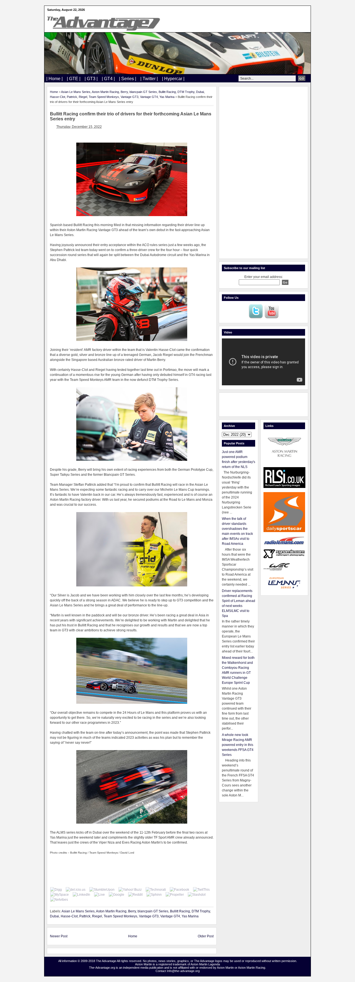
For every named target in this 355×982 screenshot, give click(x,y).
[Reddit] (135, 895)
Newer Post (58, 936)
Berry (124, 91)
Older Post (206, 936)
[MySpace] (59, 895)
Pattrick (72, 96)
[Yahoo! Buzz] (130, 890)
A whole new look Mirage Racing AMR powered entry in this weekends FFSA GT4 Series (237, 745)
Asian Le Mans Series (75, 91)
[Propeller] (175, 895)
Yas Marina (166, 96)
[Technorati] (156, 890)
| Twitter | (149, 78)
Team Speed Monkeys (104, 96)
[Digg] (56, 890)
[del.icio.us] (75, 890)
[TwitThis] (201, 890)
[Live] (99, 895)
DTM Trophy (186, 91)
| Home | (54, 78)
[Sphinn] (154, 895)
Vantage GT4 (149, 96)
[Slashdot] (197, 895)
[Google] (116, 895)
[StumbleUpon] (102, 890)
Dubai (200, 91)
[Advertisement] (263, 172)
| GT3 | (91, 78)
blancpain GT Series (143, 91)
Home (54, 91)
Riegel (83, 96)
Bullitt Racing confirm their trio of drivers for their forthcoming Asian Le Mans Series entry (130, 116)
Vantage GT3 (129, 96)
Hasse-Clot (57, 96)
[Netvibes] (59, 900)
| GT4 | (108, 78)
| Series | (127, 78)
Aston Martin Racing (105, 91)
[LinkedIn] (81, 895)
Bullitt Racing (167, 91)
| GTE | (73, 78)
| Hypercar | (173, 78)
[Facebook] (179, 890)
